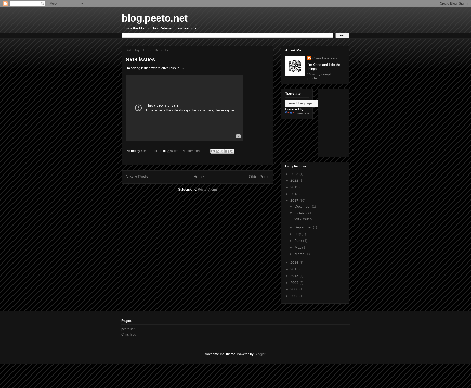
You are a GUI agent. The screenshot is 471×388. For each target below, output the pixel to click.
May (298, 247)
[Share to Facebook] (226, 151)
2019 (294, 187)
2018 (294, 194)
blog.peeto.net (155, 18)
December (303, 206)
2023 (294, 174)
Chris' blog (128, 334)
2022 (294, 180)
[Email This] (212, 151)
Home (198, 177)
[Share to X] (222, 151)
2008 (294, 289)
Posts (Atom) (207, 189)
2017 (294, 200)
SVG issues (140, 59)
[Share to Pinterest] (231, 151)
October (301, 213)
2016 (294, 262)
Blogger (260, 354)
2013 (294, 276)
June (299, 241)
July (298, 234)
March (300, 254)
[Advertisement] (352, 121)
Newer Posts (137, 177)
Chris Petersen (324, 58)
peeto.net (128, 329)
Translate (302, 113)
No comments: (193, 151)
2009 (294, 283)
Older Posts (259, 177)
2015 (294, 269)
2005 (294, 296)
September (304, 227)
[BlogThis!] (217, 151)
